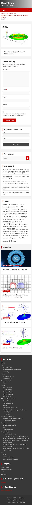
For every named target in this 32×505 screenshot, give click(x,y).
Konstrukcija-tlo (7, 401)
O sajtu (3, 452)
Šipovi (3, 385)
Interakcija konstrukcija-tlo (8, 399)
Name (5, 90)
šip (10, 240)
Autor (4, 454)
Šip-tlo (5, 405)
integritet (5, 214)
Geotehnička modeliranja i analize (15, 269)
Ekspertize (6, 247)
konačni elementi (19, 219)
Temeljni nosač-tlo (8, 403)
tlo (23, 237)
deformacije (12, 207)
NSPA (17, 229)
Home (3, 363)
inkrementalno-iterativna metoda (20, 211)
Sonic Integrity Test (7, 233)
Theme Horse (18, 500)
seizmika (14, 231)
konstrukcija (7, 222)
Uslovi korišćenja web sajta (10, 459)
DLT (17, 207)
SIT (18, 231)
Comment (6, 69)
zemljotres (5, 241)
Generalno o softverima (9, 425)
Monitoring (6, 372)
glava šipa (23, 209)
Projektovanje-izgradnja (7, 416)
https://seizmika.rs (6, 490)
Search (27, 158)
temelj (17, 233)
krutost (13, 221)
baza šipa (7, 204)
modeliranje (25, 224)
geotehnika (15, 209)
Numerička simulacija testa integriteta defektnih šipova (14, 52)
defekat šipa (22, 204)
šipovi (14, 241)
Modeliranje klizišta (8, 376)
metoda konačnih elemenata (12, 222)
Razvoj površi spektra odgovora (14, 322)
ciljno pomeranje (14, 204)
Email (4, 97)
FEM (21, 207)
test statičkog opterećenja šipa (13, 238)
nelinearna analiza (8, 226)
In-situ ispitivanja (7, 367)
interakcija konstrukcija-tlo (15, 215)
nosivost (11, 229)
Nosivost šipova (7, 389)
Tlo (2, 365)
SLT (27, 231)
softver (3, 472)
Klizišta (3, 374)
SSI (13, 233)
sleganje (22, 231)
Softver (3, 423)
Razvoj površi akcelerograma (13, 348)
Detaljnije (3, 482)
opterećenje (22, 229)
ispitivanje (22, 217)
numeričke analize (8, 265)
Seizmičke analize (8, 429)
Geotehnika (8, 3)
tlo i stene (18, 265)
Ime (4, 132)
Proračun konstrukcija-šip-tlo (11, 408)
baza (4, 204)
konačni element (8, 219)
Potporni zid (6, 414)
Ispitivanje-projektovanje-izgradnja (12, 418)
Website (5, 104)
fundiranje (6, 209)
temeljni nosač (23, 233)
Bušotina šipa (7, 396)
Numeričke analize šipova (10, 434)
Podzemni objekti (6, 381)
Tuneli (4, 383)
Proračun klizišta (7, 378)
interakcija (13, 214)
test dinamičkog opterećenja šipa (11, 235)
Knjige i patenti (5, 432)
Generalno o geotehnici (9, 420)
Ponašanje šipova (8, 392)
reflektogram (8, 231)
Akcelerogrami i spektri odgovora (12, 369)
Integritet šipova (7, 387)
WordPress (21, 502)
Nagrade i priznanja (8, 457)
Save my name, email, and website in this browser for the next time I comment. (14, 114)
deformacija (6, 207)
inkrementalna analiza (8, 211)
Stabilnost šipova (8, 394)
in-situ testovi (5, 467)
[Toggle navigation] (3, 10)
